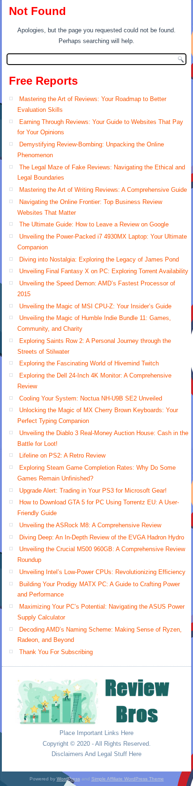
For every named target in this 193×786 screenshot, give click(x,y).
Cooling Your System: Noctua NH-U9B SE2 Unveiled (90, 398)
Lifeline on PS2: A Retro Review (62, 455)
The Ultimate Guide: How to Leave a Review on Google (94, 224)
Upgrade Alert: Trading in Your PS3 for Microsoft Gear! (93, 490)
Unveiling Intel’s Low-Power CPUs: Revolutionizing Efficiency (102, 571)
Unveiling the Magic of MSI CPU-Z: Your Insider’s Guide (95, 306)
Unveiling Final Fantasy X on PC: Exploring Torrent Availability (103, 271)
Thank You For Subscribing (56, 651)
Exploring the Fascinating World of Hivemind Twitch (89, 363)
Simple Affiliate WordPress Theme (127, 778)
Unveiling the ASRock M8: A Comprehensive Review (90, 525)
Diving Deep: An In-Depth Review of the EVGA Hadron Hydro (101, 537)
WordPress (68, 778)
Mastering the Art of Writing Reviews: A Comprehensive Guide (103, 189)
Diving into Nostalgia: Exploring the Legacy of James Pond (99, 259)
